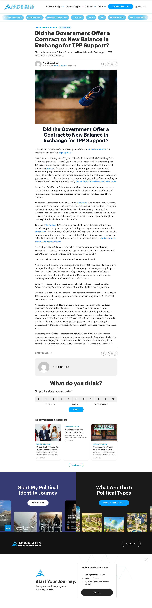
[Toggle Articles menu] (95, 7)
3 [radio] (61, 399)
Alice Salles (50, 63)
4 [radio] (68, 399)
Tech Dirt (51, 225)
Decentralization (116, 17)
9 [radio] (105, 399)
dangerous (81, 202)
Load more (76, 465)
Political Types (74, 7)
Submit (76, 409)
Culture (91, 17)
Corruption (78, 17)
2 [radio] (53, 399)
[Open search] (145, 6)
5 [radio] (76, 399)
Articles (90, 7)
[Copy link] (114, 64)
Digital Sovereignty (138, 17)
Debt (102, 17)
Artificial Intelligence (13, 17)
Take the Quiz (38, 503)
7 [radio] (90, 399)
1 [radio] (46, 399)
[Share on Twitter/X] (109, 64)
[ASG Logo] (26, 544)
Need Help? (131, 544)
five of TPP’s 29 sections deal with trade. (96, 181)
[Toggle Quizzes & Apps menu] (63, 7)
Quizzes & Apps (54, 7)
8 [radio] (98, 399)
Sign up (97, 592)
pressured (40, 231)
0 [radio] (38, 399)
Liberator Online (46, 28)
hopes (50, 168)
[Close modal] (146, 560)
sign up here (65, 152)
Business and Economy (57, 17)
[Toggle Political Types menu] (82, 7)
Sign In (137, 7)
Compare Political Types (114, 503)
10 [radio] (113, 399)
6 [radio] (83, 399)
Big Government (34, 17)
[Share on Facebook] (103, 64)
